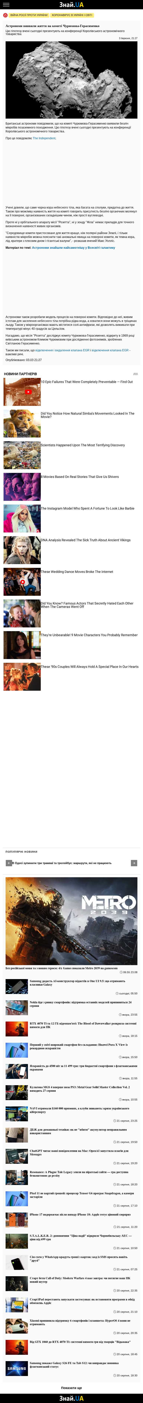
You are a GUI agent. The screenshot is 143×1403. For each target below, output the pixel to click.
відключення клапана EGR (110, 350)
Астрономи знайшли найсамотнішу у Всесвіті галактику (73, 247)
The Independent (44, 138)
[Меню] (6, 4)
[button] (9, 863)
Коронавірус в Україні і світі (72, 15)
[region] (71, 172)
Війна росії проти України (28, 15)
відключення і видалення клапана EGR (62, 350)
